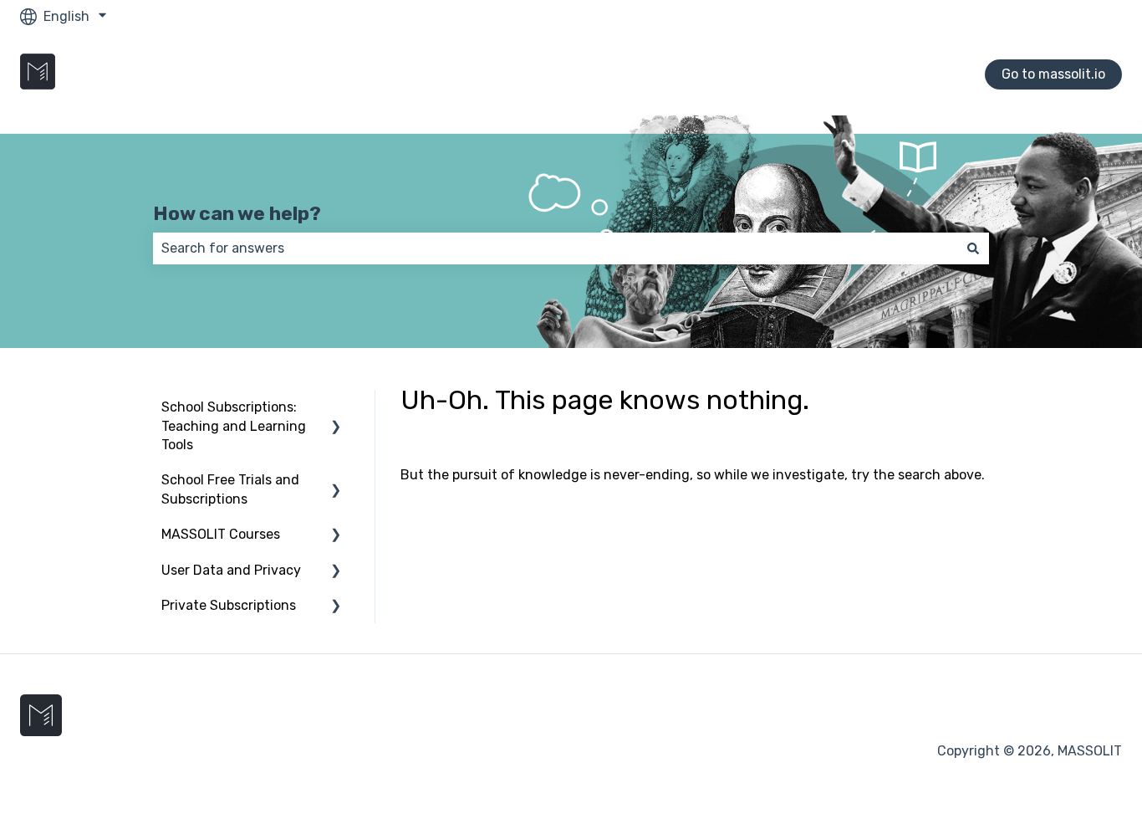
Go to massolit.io (1053, 74)
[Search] (973, 248)
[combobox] (555, 248)
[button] (336, 409)
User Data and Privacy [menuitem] (231, 570)
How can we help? (237, 213)
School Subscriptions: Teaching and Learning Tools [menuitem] (233, 426)
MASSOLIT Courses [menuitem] (220, 534)
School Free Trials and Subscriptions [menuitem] (230, 489)
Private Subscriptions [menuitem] (228, 605)
